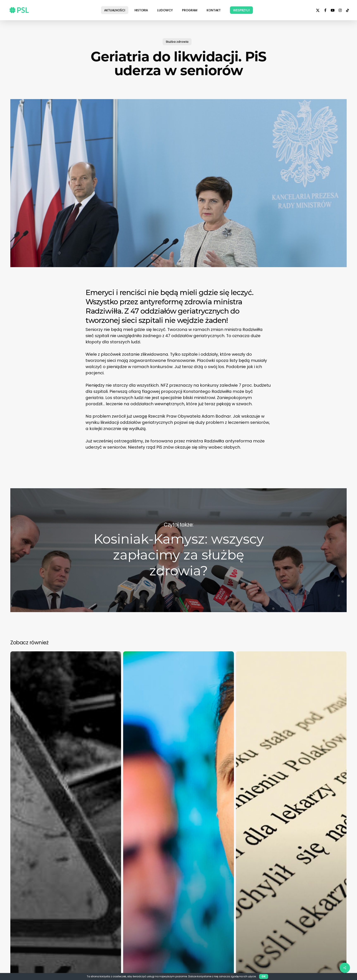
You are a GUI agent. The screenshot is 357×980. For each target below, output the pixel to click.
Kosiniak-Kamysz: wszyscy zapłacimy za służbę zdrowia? (178, 550)
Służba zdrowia (177, 42)
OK (264, 976)
